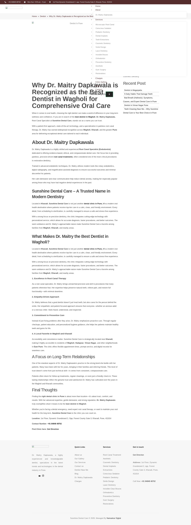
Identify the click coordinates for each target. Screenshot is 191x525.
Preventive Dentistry (103, 62)
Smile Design (101, 47)
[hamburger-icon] (183, 6)
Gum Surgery (101, 70)
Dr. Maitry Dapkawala (104, 15)
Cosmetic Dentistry (103, 43)
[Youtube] (39, 476)
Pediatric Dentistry (103, 32)
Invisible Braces (102, 55)
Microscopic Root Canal (105, 24)
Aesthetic (99, 66)
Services (99, 20)
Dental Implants (102, 36)
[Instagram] (43, 476)
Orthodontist (100, 58)
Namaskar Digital (114, 518)
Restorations (100, 73)
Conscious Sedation (103, 28)
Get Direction (138, 455)
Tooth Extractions (102, 39)
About (97, 10)
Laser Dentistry (102, 51)
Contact (98, 90)
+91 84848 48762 (148, 481)
